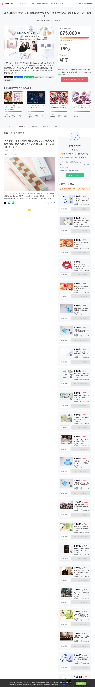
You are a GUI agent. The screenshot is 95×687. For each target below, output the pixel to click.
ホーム (10, 126)
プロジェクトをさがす (57, 4)
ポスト (9, 77)
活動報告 (21, 126)
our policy (62, 684)
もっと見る (50, 203)
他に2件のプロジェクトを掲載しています (76, 154)
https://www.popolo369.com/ (70, 171)
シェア (19, 77)
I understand (81, 683)
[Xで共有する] (5, 202)
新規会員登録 (89, 4)
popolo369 (40, 20)
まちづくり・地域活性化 (53, 20)
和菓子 (7, 154)
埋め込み (50, 77)
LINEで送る (30, 77)
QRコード (9, 80)
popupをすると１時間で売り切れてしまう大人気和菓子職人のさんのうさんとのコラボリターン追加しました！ (29, 144)
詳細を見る (64, 209)
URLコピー (40, 77)
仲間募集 (45, 126)
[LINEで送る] (13, 202)
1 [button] (29, 210)
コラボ (14, 154)
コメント (57, 126)
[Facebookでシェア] (9, 202)
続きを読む (86, 164)
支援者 (33, 126)
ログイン (81, 4)
